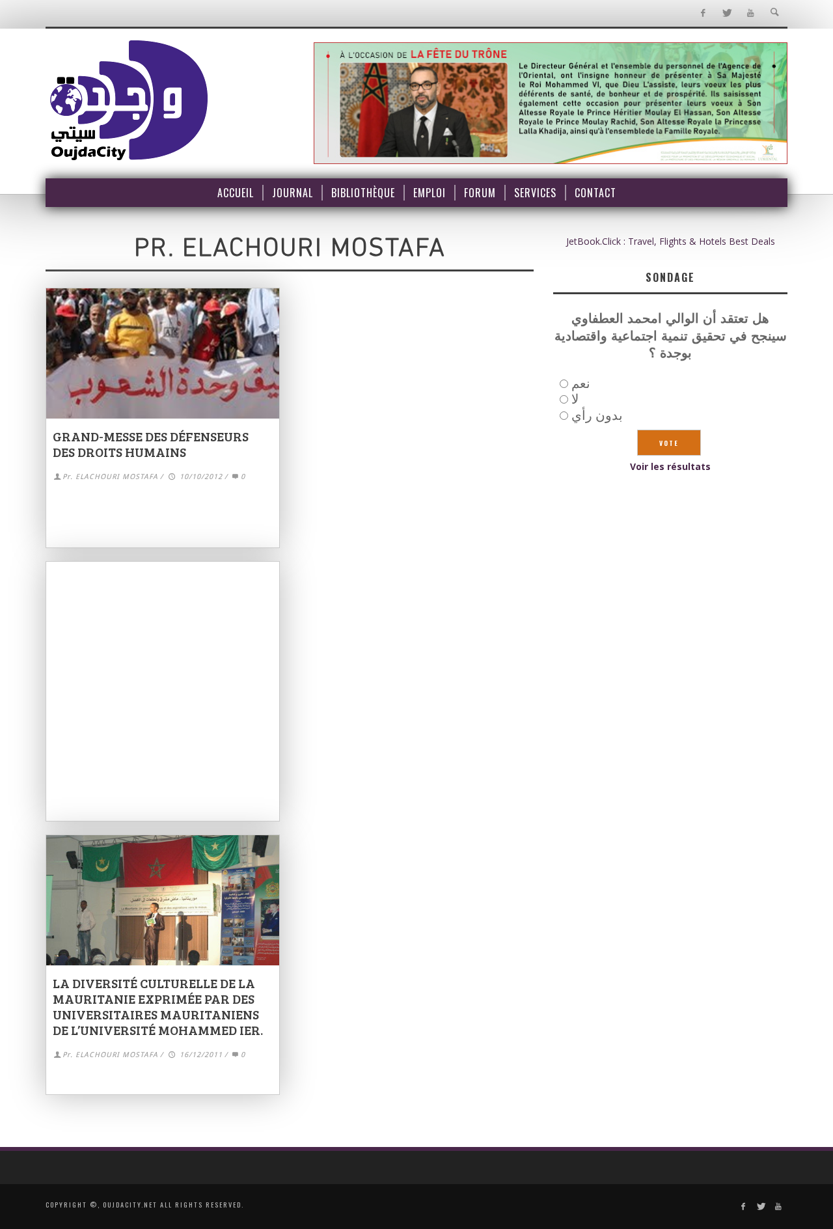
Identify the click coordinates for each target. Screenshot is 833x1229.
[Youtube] (751, 13)
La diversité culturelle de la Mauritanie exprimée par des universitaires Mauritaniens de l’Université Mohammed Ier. (158, 1006)
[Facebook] (702, 13)
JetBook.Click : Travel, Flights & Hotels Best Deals (670, 241)
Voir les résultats (670, 466)
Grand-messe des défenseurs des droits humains (151, 444)
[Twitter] (727, 13)
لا (575, 398)
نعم (580, 383)
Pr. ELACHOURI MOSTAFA (110, 477)
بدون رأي (597, 415)
